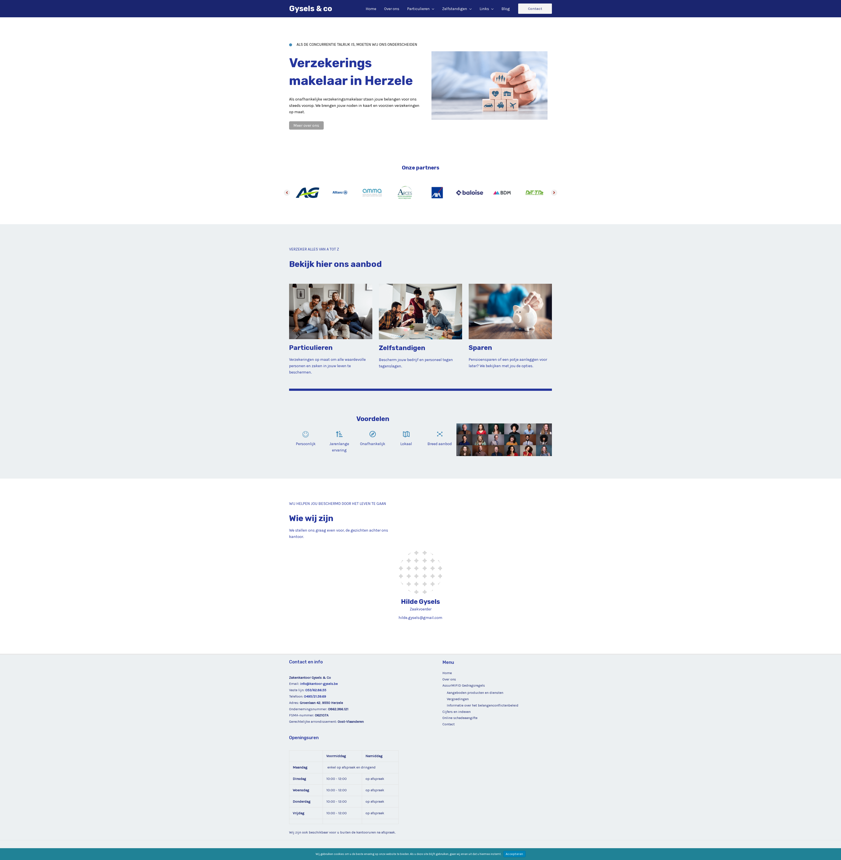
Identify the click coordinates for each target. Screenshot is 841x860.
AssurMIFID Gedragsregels (463, 685)
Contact (448, 724)
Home (447, 673)
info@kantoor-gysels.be (319, 684)
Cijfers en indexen (456, 712)
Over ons (449, 679)
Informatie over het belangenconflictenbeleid (482, 705)
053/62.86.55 (315, 690)
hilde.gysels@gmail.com (420, 617)
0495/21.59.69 (315, 696)
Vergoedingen (458, 699)
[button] (432, 8)
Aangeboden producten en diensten (475, 693)
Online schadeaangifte (459, 718)
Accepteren (514, 854)
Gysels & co (310, 8)
